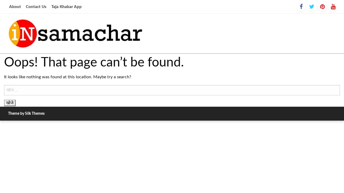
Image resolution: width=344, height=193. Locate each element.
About (15, 7)
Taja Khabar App (66, 7)
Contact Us (36, 7)
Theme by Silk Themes (26, 114)
